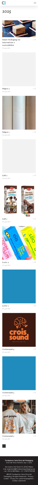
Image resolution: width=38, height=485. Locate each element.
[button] (35, 3)
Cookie (6, 479)
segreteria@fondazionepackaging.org (21, 469)
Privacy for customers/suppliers (21, 479)
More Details (19, 27)
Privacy (30, 476)
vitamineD (22, 481)
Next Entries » (4, 446)
